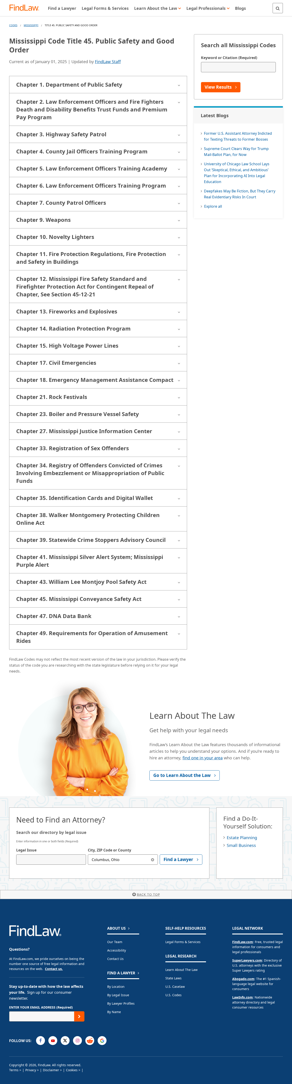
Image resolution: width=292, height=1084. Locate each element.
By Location (116, 986)
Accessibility (116, 950)
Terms (13, 1070)
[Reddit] (89, 1040)
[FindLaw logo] (26, 8)
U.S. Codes (173, 995)
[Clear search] (153, 859)
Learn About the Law (181, 970)
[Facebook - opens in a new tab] (40, 1040)
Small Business (241, 845)
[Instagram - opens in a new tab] (77, 1040)
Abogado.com (243, 979)
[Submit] (79, 1016)
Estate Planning (242, 837)
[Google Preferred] (102, 1040)
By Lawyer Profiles (121, 1003)
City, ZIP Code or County (109, 850)
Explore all (213, 206)
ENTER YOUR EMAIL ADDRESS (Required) (41, 1007)
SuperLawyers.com (247, 960)
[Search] (278, 8)
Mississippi (31, 25)
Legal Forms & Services (183, 942)
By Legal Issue (118, 995)
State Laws (173, 978)
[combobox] (51, 859)
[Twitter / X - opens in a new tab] (65, 1040)
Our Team (114, 942)
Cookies (72, 1070)
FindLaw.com (242, 942)
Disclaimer (51, 1070)
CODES (13, 25)
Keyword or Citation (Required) (229, 57)
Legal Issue (26, 850)
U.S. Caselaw (175, 986)
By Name (114, 1012)
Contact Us (115, 959)
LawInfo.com (242, 997)
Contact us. (54, 969)
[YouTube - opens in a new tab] (52, 1040)
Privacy (30, 1070)
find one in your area (202, 758)
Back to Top (148, 894)
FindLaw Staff (108, 61)
